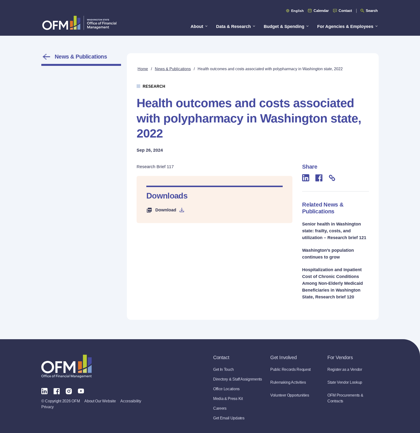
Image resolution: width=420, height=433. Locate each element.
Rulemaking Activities (288, 382)
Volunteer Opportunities (289, 395)
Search (372, 11)
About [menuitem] (197, 26)
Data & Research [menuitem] (233, 26)
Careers (220, 408)
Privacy (47, 407)
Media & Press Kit (228, 399)
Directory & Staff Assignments (237, 379)
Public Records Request (290, 369)
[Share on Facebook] (319, 177)
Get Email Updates (229, 418)
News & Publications (81, 56)
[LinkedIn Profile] (44, 390)
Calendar (321, 11)
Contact (345, 11)
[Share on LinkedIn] (305, 178)
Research (154, 86)
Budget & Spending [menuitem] (284, 26)
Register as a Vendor (344, 369)
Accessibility (130, 401)
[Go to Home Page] (79, 23)
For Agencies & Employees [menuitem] (345, 26)
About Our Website (100, 401)
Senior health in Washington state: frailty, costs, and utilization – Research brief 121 (334, 231)
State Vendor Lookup (344, 382)
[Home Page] (66, 366)
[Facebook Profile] (56, 390)
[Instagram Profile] (69, 390)
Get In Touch (223, 369)
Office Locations (226, 389)
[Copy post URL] (332, 177)
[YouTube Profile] (81, 391)
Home (143, 69)
